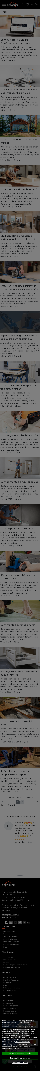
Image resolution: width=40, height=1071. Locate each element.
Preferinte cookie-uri (20, 1063)
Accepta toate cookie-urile (20, 1053)
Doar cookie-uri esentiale (20, 1058)
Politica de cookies (22, 1042)
